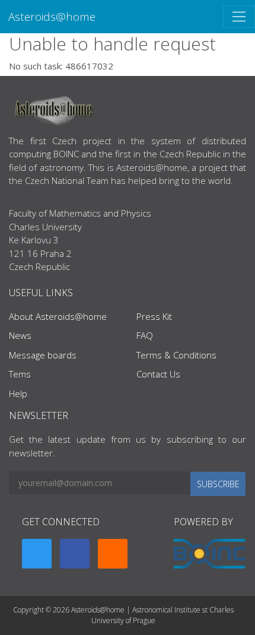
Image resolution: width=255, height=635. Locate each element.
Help (18, 393)
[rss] (113, 554)
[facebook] (75, 554)
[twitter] (37, 554)
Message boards (42, 355)
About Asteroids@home (58, 316)
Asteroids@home (51, 16)
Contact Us (158, 374)
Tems (20, 374)
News (20, 335)
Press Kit (154, 316)
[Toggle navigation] (239, 16)
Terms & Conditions (176, 355)
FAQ (144, 335)
